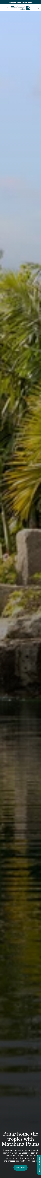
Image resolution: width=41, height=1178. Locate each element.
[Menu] (2, 7)
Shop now (20, 1168)
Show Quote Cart (39, 1165)
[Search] (7, 7)
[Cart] (38, 7)
